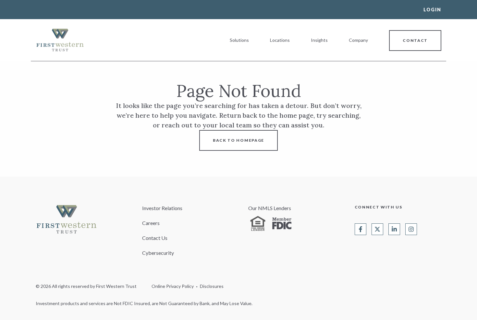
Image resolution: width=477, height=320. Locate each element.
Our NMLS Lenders (269, 208)
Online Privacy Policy (173, 286)
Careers (151, 223)
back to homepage (238, 140)
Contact (415, 40)
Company (358, 40)
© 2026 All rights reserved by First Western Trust (86, 286)
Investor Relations (162, 208)
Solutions (239, 40)
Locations (280, 40)
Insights (319, 40)
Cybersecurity (158, 253)
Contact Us (154, 238)
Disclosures (212, 286)
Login (432, 9)
